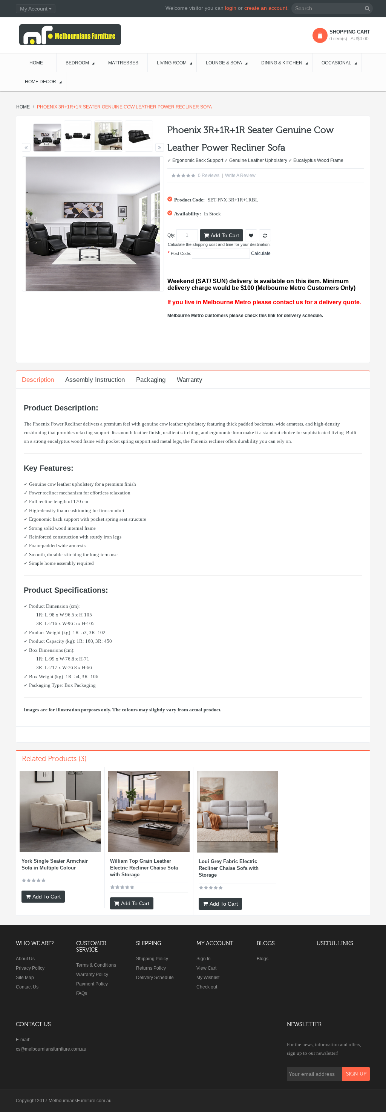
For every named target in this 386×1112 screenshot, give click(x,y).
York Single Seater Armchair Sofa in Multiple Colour (54, 864)
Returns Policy (151, 968)
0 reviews (208, 175)
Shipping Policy (152, 958)
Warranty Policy (92, 974)
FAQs (81, 993)
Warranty (189, 379)
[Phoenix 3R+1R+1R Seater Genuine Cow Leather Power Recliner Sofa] (47, 138)
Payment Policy (92, 984)
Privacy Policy (30, 968)
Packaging (150, 379)
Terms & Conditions (96, 965)
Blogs (262, 958)
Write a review (240, 175)
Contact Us (27, 987)
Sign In (203, 958)
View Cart (206, 968)
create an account (265, 8)
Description (38, 379)
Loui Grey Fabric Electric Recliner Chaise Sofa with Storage (229, 868)
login (230, 8)
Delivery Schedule (155, 977)
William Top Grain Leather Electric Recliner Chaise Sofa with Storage (144, 867)
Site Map (25, 977)
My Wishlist (207, 977)
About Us (25, 958)
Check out (206, 987)
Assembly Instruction (95, 379)
